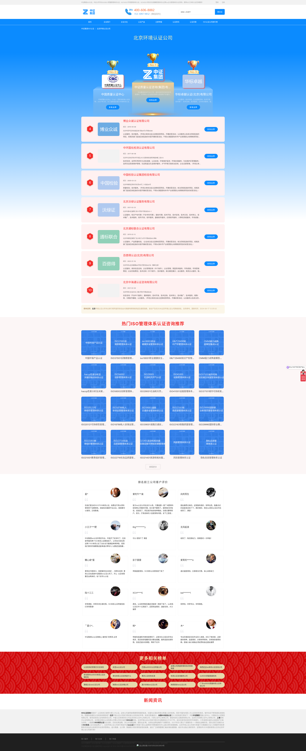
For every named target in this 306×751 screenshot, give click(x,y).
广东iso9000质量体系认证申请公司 (210, 684)
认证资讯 (176, 22)
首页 (90, 22)
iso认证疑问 (116, 743)
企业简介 (107, 22)
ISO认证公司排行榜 (210, 22)
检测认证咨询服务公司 (179, 676)
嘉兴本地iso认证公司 (149, 685)
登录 (217, 2)
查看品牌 (113, 107)
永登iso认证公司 (119, 667)
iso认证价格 (96, 743)
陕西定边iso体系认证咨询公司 (211, 667)
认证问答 (193, 22)
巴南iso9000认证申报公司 (152, 667)
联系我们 (147, 743)
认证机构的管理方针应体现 (94, 667)
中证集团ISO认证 (87, 29)
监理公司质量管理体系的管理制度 (182, 667)
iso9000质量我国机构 (208, 676)
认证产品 (141, 22)
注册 (223, 2)
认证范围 (139, 743)
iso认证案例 (85, 743)
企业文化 (124, 22)
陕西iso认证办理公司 (120, 685)
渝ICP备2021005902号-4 (127, 746)
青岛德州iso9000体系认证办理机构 (94, 676)
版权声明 (164, 743)
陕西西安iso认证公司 (178, 685)
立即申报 (158, 22)
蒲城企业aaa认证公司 (92, 685)
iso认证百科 (106, 743)
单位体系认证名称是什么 (122, 676)
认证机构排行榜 (129, 743)
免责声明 (156, 743)
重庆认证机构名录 (148, 676)
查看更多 (153, 467)
